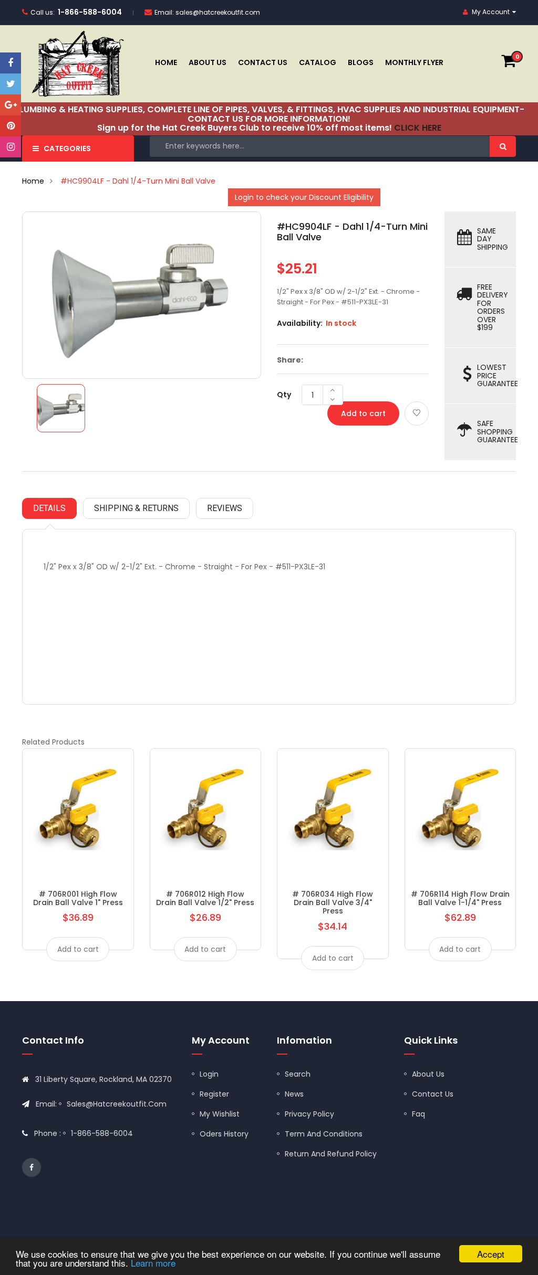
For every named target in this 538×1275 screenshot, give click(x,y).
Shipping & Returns (136, 508)
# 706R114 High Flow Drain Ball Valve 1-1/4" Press (460, 898)
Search (298, 1074)
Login (209, 1074)
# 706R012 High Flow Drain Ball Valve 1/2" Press (205, 898)
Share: (290, 360)
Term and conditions (324, 1134)
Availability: (300, 323)
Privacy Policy (309, 1114)
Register (214, 1094)
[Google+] (10, 104)
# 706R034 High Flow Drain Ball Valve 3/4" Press (332, 903)
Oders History (224, 1134)
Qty (284, 394)
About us (428, 1074)
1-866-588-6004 (90, 12)
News (294, 1094)
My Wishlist (220, 1114)
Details (49, 508)
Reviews (224, 508)
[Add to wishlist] (417, 413)
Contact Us (432, 1094)
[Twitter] (10, 83)
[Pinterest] (10, 125)
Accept (490, 1253)
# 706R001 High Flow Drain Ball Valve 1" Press (78, 898)
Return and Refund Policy (331, 1154)
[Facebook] (10, 62)
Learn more (153, 1262)
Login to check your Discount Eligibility (304, 197)
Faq (418, 1114)
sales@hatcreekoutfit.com (217, 12)
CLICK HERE (417, 128)
